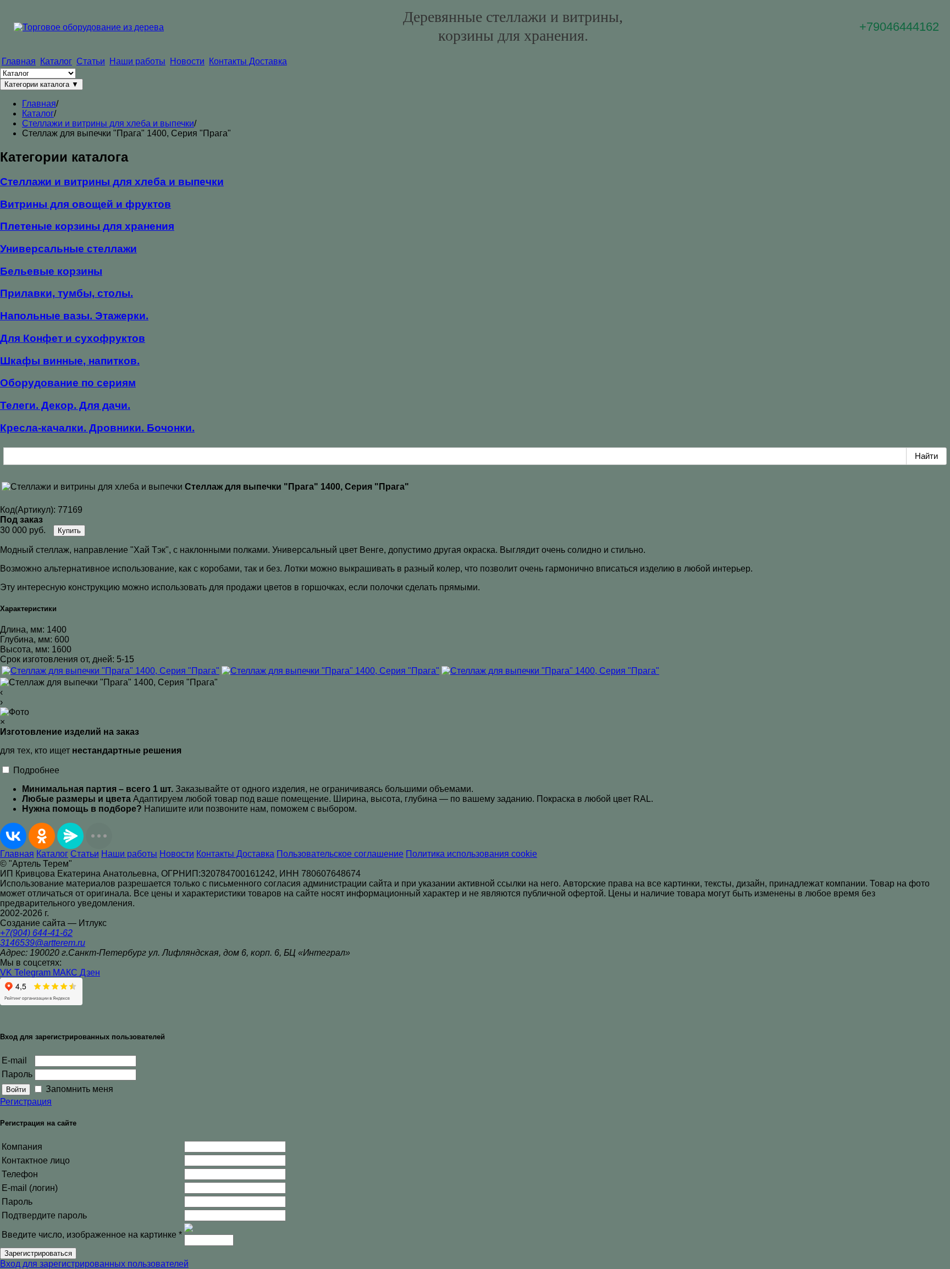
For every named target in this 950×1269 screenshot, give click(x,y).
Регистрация (26, 1101)
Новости (187, 61)
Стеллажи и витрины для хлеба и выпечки (112, 181)
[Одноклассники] (42, 836)
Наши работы (137, 61)
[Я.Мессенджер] (70, 836)
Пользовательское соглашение (340, 853)
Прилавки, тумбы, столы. (66, 293)
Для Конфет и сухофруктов (72, 338)
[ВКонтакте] (13, 836)
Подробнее (36, 770)
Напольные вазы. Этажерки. (74, 316)
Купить (69, 531)
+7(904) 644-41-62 (36, 933)
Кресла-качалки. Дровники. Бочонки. (97, 428)
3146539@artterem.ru (42, 942)
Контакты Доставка (248, 61)
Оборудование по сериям (68, 383)
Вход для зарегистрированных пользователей (94, 1263)
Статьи (90, 61)
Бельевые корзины (51, 271)
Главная (19, 61)
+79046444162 (899, 27)
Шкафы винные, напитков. (70, 361)
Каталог (56, 61)
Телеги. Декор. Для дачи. (65, 405)
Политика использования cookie (471, 853)
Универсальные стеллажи (68, 248)
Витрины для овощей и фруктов (85, 204)
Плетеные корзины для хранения (87, 226)
